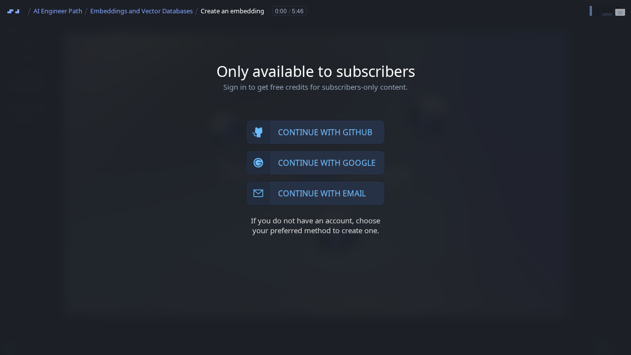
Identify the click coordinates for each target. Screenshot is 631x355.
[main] (315, 177)
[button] (594, 11)
